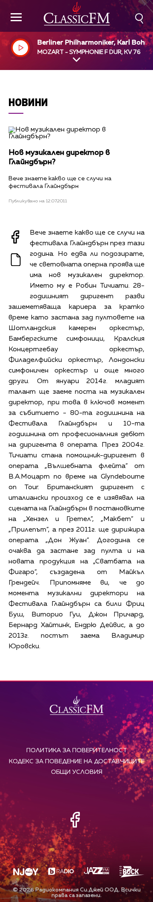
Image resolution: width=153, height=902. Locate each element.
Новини (28, 102)
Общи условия (76, 772)
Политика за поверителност (76, 751)
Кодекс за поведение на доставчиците (76, 762)
